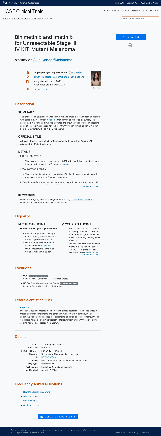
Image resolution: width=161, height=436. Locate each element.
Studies (26, 18)
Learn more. (91, 430)
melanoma (52, 119)
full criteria (75, 72)
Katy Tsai (42, 89)
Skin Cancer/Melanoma (52, 60)
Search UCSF (132, 3)
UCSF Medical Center (149, 3)
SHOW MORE (91, 186)
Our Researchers (31, 405)
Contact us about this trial (59, 416)
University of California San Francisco (24, 3)
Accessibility (120, 433)
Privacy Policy (133, 433)
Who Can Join (30, 400)
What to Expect (30, 396)
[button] (130, 45)
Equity (131, 10)
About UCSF (120, 3)
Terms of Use (145, 433)
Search (106, 10)
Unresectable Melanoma (81, 199)
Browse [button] (115, 10)
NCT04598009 (48, 357)
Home (5, 18)
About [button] (149, 10)
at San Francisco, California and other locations (59, 77)
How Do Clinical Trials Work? (37, 392)
